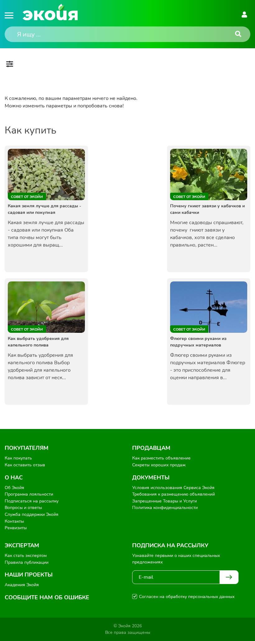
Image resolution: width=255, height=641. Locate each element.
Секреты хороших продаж (159, 465)
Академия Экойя (22, 585)
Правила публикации (27, 562)
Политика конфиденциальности (165, 508)
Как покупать (18, 458)
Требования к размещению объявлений (173, 494)
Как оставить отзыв (25, 465)
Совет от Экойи (27, 196)
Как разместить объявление (161, 458)
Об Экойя (14, 488)
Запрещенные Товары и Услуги (164, 501)
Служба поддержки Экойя (31, 514)
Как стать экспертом (26, 556)
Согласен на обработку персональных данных (186, 597)
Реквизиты (16, 528)
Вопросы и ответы (23, 508)
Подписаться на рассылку (31, 501)
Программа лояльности (29, 494)
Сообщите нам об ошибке (47, 597)
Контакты (14, 521)
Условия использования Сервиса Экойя (173, 488)
